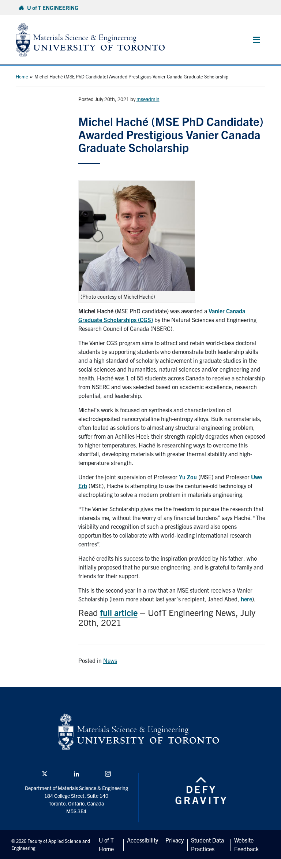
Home (22, 76)
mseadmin (148, 99)
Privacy (174, 840)
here (246, 598)
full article (119, 612)
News (110, 660)
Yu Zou (188, 476)
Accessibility (142, 840)
